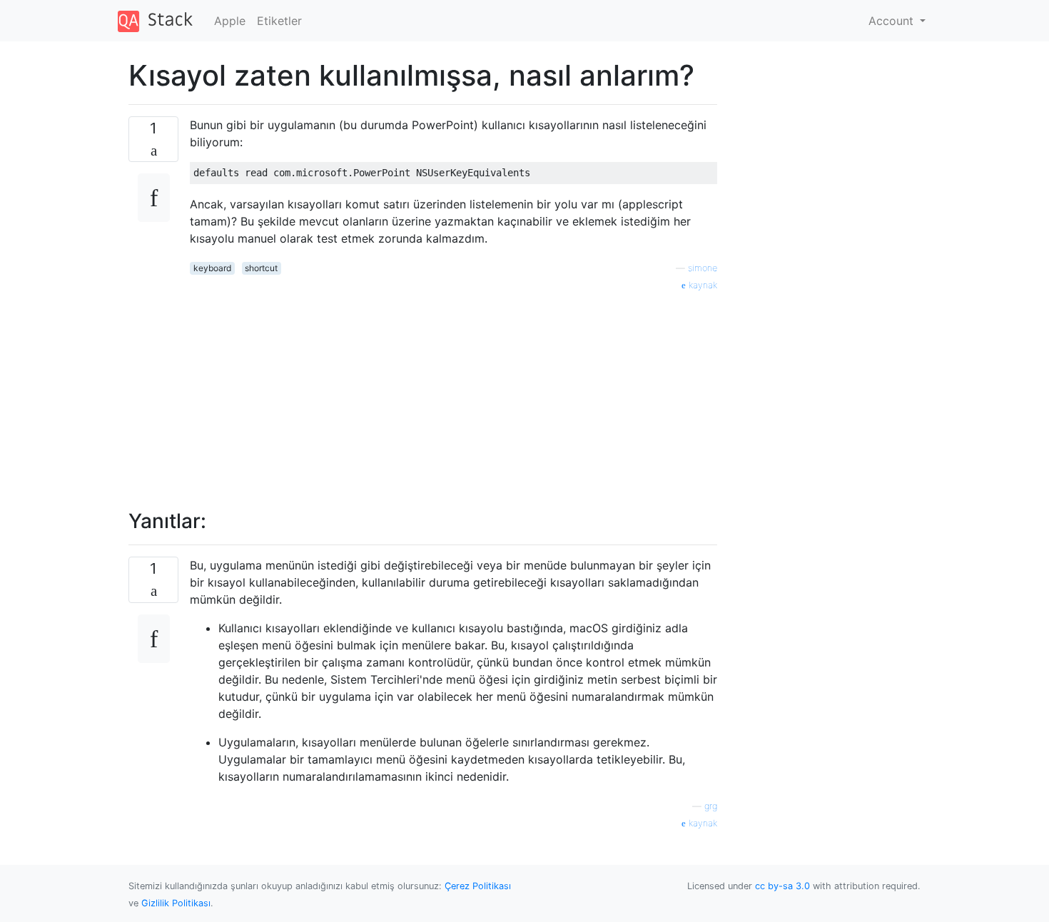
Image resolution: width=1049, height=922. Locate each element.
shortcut (261, 268)
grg (710, 806)
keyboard (212, 268)
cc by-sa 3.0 (782, 886)
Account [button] (892, 21)
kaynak (701, 285)
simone (702, 268)
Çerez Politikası (478, 886)
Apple (229, 21)
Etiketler (279, 21)
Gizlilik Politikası (176, 903)
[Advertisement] (453, 392)
